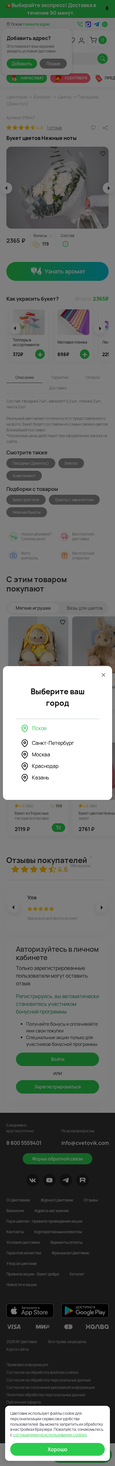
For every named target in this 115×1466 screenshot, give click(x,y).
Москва (41, 754)
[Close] (103, 675)
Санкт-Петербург (53, 742)
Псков (39, 728)
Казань (40, 777)
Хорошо (57, 1449)
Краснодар (45, 766)
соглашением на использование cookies (50, 1434)
